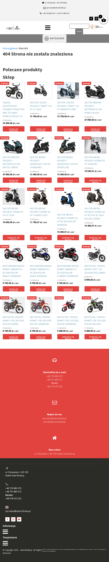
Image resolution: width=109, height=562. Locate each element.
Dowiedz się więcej (95, 181)
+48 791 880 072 (54, 379)
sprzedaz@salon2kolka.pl (56, 8)
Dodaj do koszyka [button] (13, 130)
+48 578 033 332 (54, 385)
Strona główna (10, 48)
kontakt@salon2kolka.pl (54, 421)
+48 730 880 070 (49, 13)
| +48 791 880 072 (62, 13)
